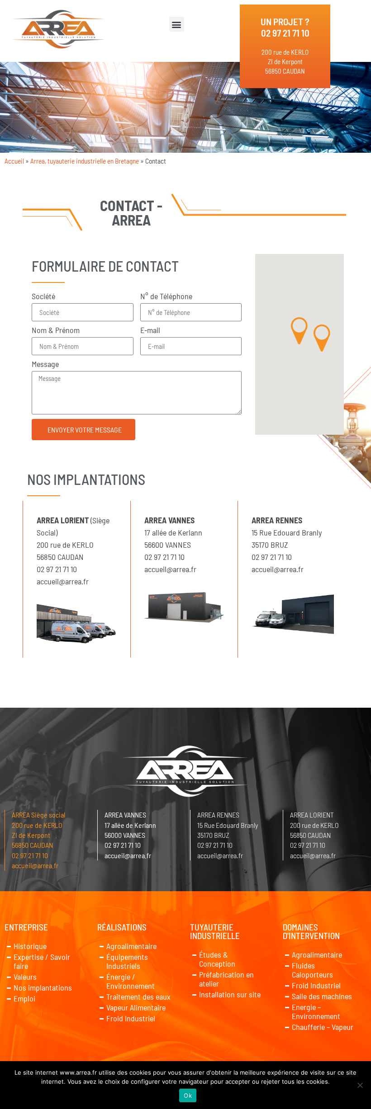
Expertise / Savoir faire (42, 961)
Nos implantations (43, 987)
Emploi (24, 998)
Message (45, 364)
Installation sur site (230, 994)
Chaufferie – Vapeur (322, 1027)
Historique (30, 946)
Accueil (14, 161)
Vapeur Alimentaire (136, 1007)
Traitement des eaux (138, 996)
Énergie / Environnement (130, 981)
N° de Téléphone (166, 296)
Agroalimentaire (131, 946)
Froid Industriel (130, 1018)
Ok (188, 1095)
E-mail (150, 330)
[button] (176, 24)
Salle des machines (322, 996)
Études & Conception (217, 958)
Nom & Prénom (56, 330)
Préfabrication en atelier (226, 978)
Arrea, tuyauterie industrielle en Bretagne (84, 161)
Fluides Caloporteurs (312, 969)
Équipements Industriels (127, 961)
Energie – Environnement (316, 1011)
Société (43, 296)
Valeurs (25, 977)
